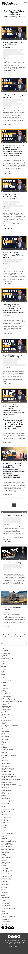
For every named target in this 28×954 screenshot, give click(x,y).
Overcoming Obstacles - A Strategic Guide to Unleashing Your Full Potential (13, 197)
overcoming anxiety (6, 846)
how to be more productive (8, 103)
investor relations (11, 53)
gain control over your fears (14, 202)
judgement (4, 804)
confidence (5, 51)
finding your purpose (6, 742)
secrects (3, 882)
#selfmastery (5, 99)
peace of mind (5, 852)
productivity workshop (7, 871)
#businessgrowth (5, 653)
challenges (4, 711)
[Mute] (19, 39)
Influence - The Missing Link (13, 563)
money (3, 830)
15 (20, 636)
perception (4, 855)
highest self (4, 773)
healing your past (5, 763)
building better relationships (8, 699)
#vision (3, 674)
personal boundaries (6, 857)
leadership (4, 806)
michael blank (5, 822)
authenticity (14, 99)
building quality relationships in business (10, 49)
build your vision (21, 99)
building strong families (7, 703)
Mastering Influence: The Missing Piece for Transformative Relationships (12, 45)
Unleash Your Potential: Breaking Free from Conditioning (12, 406)
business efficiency (6, 707)
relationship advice (6, 878)
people (3, 854)
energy (3, 733)
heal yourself (5, 204)
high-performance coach (7, 771)
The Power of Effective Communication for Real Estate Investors (12, 465)
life (2, 812)
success (3, 895)
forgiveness (4, 746)
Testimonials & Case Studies (16, 943)
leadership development (7, 809)
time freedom (5, 903)
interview (3, 795)
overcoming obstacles (7, 521)
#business (3, 652)
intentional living (5, 793)
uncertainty (4, 910)
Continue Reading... (7, 72)
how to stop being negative (8, 784)
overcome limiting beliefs (18, 206)
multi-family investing (19, 53)
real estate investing (6, 875)
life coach (4, 814)
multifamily (4, 835)
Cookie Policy (7, 940)
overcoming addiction (7, 519)
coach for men (5, 714)
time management (6, 905)
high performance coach (7, 206)
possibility (4, 863)
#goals (3, 664)
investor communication (7, 477)
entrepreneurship (5, 736)
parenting (3, 851)
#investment (4, 668)
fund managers (5, 754)
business (20, 49)
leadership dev (5, 808)
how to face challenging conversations (10, 475)
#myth (3, 671)
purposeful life (5, 873)
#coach (3, 656)
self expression (5, 886)
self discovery (5, 414)
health (3, 765)
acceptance (4, 682)
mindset (3, 827)
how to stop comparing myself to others (12, 785)
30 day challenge (5, 679)
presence (3, 867)
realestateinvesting (6, 876)
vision (3, 914)
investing (3, 797)
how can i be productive (12, 101)
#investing (4, 666)
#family (3, 661)
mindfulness (4, 825)
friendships (4, 747)
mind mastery (5, 824)
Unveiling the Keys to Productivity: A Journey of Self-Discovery (13, 95)
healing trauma (5, 762)
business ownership (6, 709)
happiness (4, 758)
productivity (5, 155)
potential (3, 865)
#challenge (4, 655)
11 (8, 636)
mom (2, 828)
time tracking (5, 906)
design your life (5, 722)
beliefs (3, 690)
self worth (4, 889)
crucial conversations (7, 471)
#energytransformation (7, 259)
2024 (10, 99)
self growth (18, 261)
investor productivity (6, 801)
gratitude (3, 757)
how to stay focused (7, 105)
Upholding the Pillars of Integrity (12, 608)
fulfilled (3, 750)
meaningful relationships (7, 820)
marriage (3, 819)
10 (5, 636)
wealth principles (5, 921)
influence (4, 53)
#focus (3, 663)
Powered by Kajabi (14, 952)
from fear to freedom (17, 517)
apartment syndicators (7, 687)
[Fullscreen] (25, 39)
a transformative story (7, 517)
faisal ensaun (4, 739)
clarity (3, 712)
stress (2, 894)
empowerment (5, 731)
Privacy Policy (15, 940)
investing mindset (6, 261)
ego (2, 728)
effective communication (7, 473)
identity (3, 789)
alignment (4, 685)
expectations (4, 738)
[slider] (13, 39)
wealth (3, 918)
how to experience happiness (9, 777)
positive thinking (5, 862)
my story (3, 836)
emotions (3, 730)
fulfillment (4, 752)
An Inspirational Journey (12, 515)
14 (17, 636)
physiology (4, 859)
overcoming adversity (16, 519)
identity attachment (6, 790)
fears (2, 741)
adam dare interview (6, 684)
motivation (4, 832)
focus (2, 744)
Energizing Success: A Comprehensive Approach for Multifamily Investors (13, 306)
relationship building (6, 879)
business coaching (6, 706)
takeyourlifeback (6, 208)
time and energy (6, 263)
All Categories (4, 650)
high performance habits (7, 769)
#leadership (4, 669)
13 (14, 636)
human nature (5, 787)
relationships (5, 55)
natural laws (4, 838)
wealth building (5, 919)
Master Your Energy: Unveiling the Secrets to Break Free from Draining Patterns (13, 254)
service (3, 890)
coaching (3, 715)
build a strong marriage (7, 695)
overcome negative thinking (19, 412)
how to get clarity (18, 103)
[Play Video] (2, 39)
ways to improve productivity (14, 155)
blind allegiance (5, 691)
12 (11, 636)
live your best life (6, 817)
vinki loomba (4, 913)
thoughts (3, 900)
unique (3, 911)
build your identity (6, 696)
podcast (3, 860)
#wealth (3, 676)
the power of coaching (17, 521)
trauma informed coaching (8, 908)
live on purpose (5, 816)
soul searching (5, 892)
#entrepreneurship (6, 660)
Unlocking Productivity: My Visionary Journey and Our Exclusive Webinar (13, 147)
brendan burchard (5, 693)
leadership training (6, 811)
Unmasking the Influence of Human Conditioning (13, 356)
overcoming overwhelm (7, 849)
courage (3, 718)
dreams (3, 723)
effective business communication (14, 51)
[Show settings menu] (22, 39)
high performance (12, 204)
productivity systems (6, 870)
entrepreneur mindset (6, 734)
